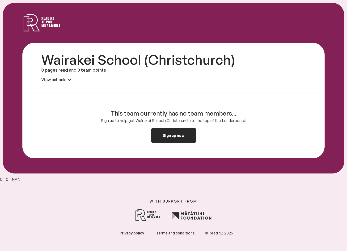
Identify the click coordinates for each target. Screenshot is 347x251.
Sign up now (174, 135)
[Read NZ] (42, 22)
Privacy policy (132, 233)
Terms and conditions (175, 233)
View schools (53, 79)
